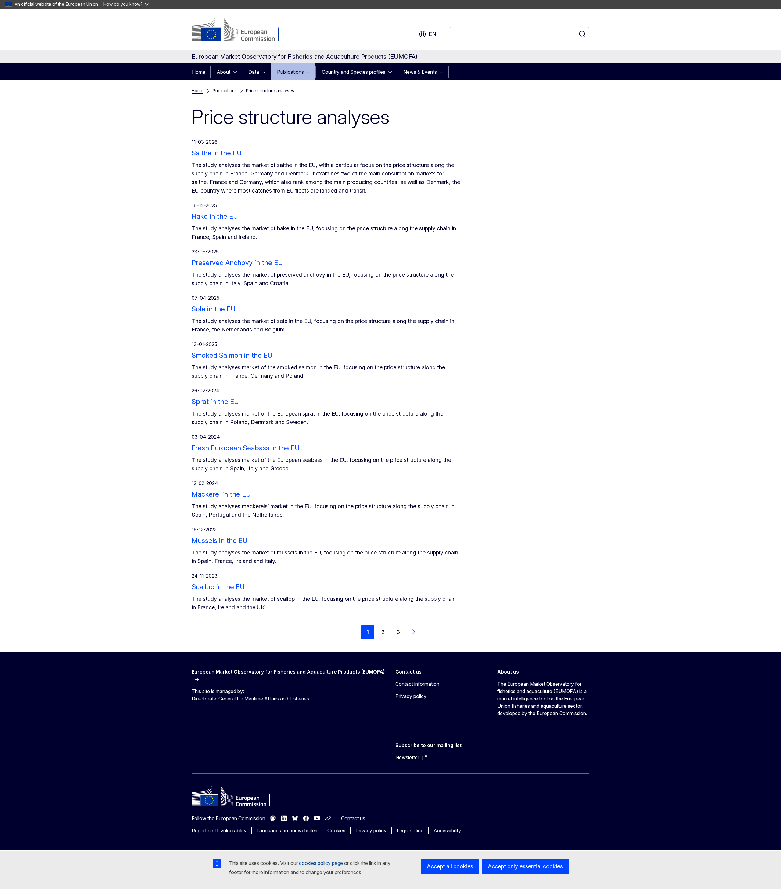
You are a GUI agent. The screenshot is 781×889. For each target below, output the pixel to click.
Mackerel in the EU (221, 494)
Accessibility (447, 830)
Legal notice (410, 830)
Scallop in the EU (218, 587)
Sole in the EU (214, 309)
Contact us (353, 818)
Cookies (336, 830)
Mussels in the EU (219, 540)
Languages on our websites (287, 830)
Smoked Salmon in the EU (232, 355)
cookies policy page (321, 863)
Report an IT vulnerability (219, 830)
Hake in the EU (215, 216)
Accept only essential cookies (525, 866)
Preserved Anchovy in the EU (237, 263)
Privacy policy (410, 696)
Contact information (417, 684)
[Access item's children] (237, 71)
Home (198, 72)
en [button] (432, 34)
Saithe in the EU (217, 153)
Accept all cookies (450, 866)
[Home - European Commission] (241, 30)
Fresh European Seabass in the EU (246, 448)
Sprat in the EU (215, 402)
